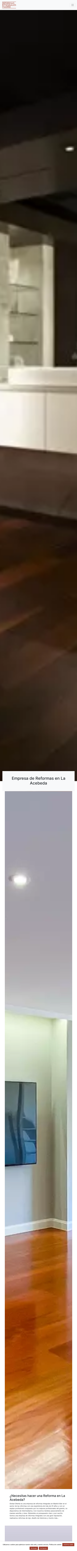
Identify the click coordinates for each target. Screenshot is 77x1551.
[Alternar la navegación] (72, 5)
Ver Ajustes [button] (43, 1548)
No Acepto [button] (34, 1548)
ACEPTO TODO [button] (68, 1544)
